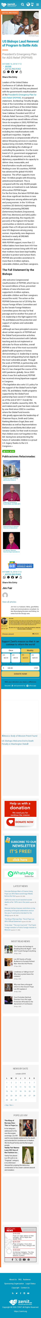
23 (11, 1096)
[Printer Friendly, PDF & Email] (8, 451)
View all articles (9, 602)
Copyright (15, 1288)
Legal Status (31, 1284)
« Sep (7, 1105)
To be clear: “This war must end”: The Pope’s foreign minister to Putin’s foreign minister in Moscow (20, 927)
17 (16, 1091)
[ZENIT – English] (11, 4)
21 (34, 1091)
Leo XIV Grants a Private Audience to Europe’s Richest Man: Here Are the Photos (24, 961)
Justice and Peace (10, 13)
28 (34, 1096)
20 (30, 1091)
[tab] (12, 1229)
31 (16, 1100)
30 (11, 1100)
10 (16, 1087)
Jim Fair (8, 66)
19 (25, 1091)
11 (20, 1087)
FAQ (20, 1279)
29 (7, 1100)
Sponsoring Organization (14, 1284)
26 (25, 1096)
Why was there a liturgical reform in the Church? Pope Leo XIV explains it (24, 987)
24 (16, 1096)
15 (7, 1091)
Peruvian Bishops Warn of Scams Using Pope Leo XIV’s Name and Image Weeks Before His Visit (19, 893)
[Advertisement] (20, 718)
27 (30, 1096)
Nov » (11, 1105)
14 (34, 1087)
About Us (13, 1279)
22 (7, 1096)
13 (30, 1087)
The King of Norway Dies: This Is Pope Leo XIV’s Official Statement (12, 1125)
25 (20, 1096)
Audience (27, 1279)
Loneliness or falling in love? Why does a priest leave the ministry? (24, 974)
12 (25, 1087)
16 (11, 1091)
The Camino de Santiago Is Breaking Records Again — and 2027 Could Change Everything (25, 949)
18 (20, 1091)
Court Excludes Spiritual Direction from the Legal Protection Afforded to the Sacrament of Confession (23, 1000)
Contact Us (25, 1288)
